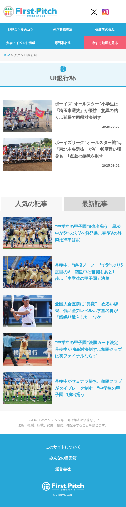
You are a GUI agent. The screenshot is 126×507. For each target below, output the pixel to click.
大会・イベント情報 (20, 43)
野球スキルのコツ (21, 29)
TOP (6, 55)
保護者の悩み (105, 29)
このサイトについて (63, 447)
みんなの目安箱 (63, 458)
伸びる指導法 (62, 29)
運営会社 (63, 469)
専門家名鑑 (63, 43)
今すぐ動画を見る (105, 43)
